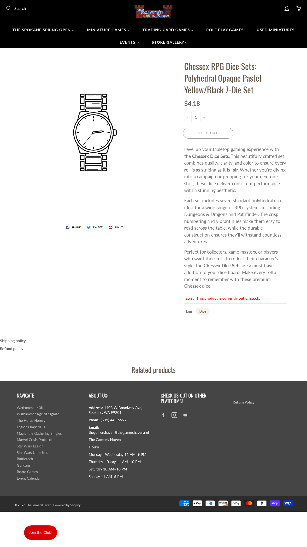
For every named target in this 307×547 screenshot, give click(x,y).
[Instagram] (174, 415)
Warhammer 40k (30, 408)
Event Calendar (29, 478)
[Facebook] (163, 415)
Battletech (25, 459)
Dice (202, 311)
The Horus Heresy (31, 420)
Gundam (23, 465)
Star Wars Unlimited (32, 453)
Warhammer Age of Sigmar (38, 414)
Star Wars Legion (30, 446)
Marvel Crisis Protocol (34, 440)
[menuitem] (43, 29)
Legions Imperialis (31, 427)
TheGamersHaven (38, 505)
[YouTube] (185, 415)
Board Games (27, 472)
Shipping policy (13, 340)
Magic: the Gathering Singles (39, 433)
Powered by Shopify (67, 505)
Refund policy (11, 348)
